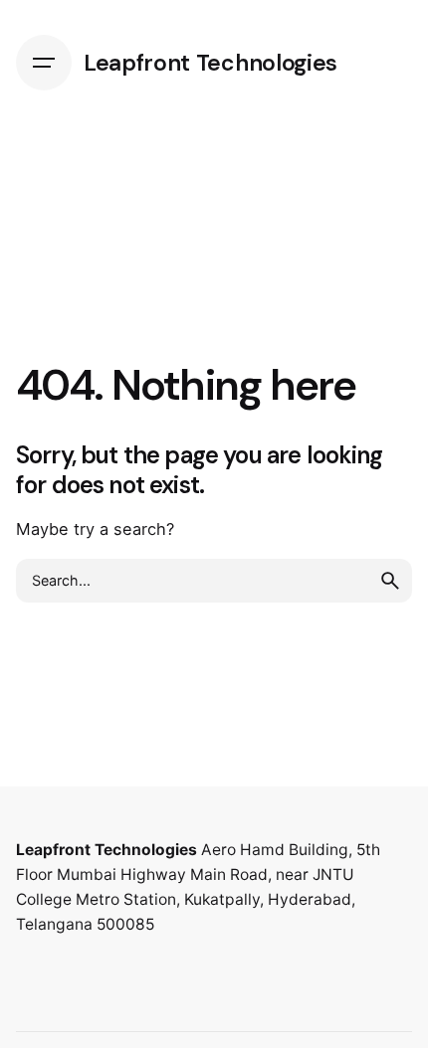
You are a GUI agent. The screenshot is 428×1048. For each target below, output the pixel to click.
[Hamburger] (44, 62)
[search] (390, 581)
